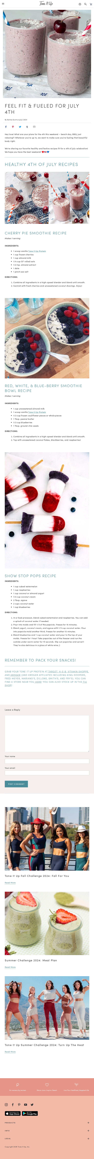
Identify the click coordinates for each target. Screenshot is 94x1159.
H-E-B (62, 671)
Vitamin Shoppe (78, 671)
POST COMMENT (16, 784)
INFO (7, 1130)
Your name (10, 756)
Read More (10, 882)
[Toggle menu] (3, 3)
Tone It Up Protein (37, 251)
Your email (10, 767)
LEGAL (8, 1138)
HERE (38, 681)
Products (10, 1122)
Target (53, 671)
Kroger (16, 674)
